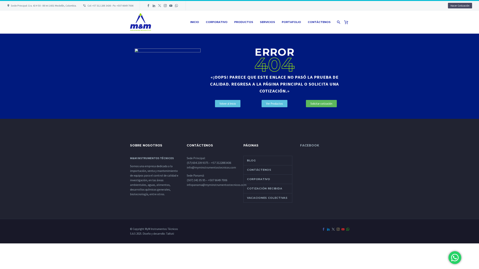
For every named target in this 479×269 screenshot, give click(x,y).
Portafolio (291, 22)
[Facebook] (148, 5)
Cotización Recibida (264, 188)
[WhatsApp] (176, 5)
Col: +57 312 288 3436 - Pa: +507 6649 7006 (110, 5)
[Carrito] (347, 22)
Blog (251, 160)
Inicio (194, 22)
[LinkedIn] (154, 5)
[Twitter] (159, 5)
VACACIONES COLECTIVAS (267, 198)
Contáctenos (319, 22)
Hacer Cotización (460, 5)
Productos (243, 22)
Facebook (309, 145)
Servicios (267, 22)
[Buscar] (338, 22)
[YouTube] (171, 5)
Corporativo (217, 22)
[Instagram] (165, 5)
